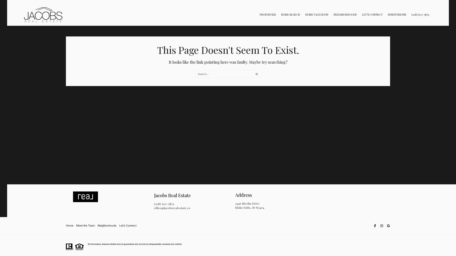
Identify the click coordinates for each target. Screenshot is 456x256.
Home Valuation (316, 14)
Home (69, 225)
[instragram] (381, 225)
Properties (268, 14)
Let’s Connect (372, 14)
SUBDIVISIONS (397, 14)
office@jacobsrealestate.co (172, 208)
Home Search (290, 14)
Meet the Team (85, 225)
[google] (388, 225)
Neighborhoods (345, 14)
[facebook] (375, 225)
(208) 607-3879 (420, 14)
